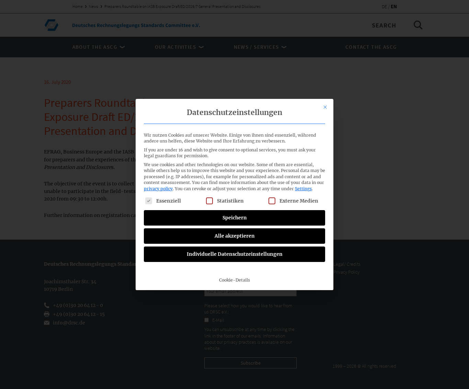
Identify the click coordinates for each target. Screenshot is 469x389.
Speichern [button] (234, 218)
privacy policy (158, 188)
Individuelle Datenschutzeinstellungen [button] (235, 254)
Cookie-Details (234, 280)
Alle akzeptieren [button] (235, 236)
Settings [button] (303, 188)
